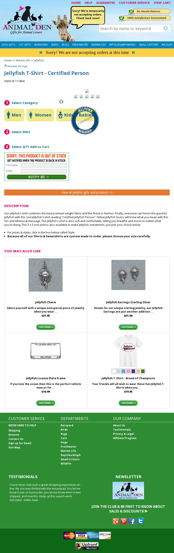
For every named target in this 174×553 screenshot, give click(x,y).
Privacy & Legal (123, 434)
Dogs (64, 442)
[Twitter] (141, 523)
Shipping (14, 430)
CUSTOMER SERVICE (134, 2)
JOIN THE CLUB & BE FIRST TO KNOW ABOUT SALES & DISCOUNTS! (128, 509)
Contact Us (15, 439)
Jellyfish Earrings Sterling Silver (128, 302)
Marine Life (98, 44)
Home (8, 60)
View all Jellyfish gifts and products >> (87, 192)
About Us (119, 425)
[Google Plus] (115, 523)
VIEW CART (162, 2)
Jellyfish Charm (45, 302)
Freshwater (80, 44)
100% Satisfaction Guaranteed (146, 18)
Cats (64, 438)
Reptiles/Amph (71, 455)
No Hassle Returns (148, 11)
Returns (13, 435)
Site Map (14, 447)
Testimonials (122, 429)
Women (43, 115)
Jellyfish (39, 60)
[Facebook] (132, 523)
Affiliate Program (124, 438)
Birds (54, 44)
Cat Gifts (25, 44)
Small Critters (148, 44)
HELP (88, 2)
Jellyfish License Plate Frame (46, 378)
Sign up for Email (19, 443)
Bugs (65, 44)
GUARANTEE (105, 2)
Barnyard (41, 44)
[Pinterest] (123, 523)
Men (16, 115)
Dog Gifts (8, 44)
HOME (76, 2)
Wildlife (167, 44)
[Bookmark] (16, 67)
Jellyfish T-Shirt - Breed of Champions (128, 378)
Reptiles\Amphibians (122, 44)
